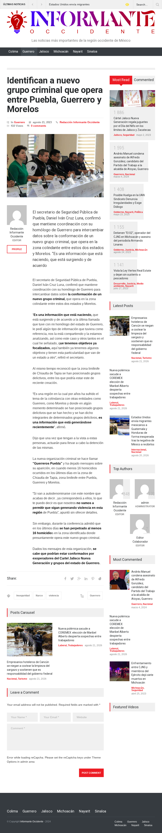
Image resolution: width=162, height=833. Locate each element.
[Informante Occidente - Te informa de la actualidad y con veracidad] (81, 29)
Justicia (129, 249)
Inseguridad (23, 595)
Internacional (138, 449)
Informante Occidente (31, 821)
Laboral (62, 645)
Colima (13, 51)
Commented (144, 80)
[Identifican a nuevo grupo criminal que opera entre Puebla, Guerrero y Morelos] (55, 165)
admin (145, 502)
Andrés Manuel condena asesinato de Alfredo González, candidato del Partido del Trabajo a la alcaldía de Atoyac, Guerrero (131, 161)
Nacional (12, 678)
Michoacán (61, 51)
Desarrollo (119, 283)
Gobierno (119, 212)
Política (139, 212)
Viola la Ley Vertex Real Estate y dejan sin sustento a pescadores (132, 274)
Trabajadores (75, 645)
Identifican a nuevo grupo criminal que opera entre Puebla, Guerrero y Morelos (55, 94)
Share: (12, 578)
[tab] (121, 81)
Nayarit (78, 51)
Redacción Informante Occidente (80, 122)
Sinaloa (92, 51)
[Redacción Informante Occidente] (17, 215)
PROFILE (17, 249)
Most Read (121, 80)
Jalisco (44, 51)
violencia (54, 595)
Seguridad (128, 135)
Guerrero (28, 51)
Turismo (22, 678)
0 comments (38, 125)
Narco (39, 595)
